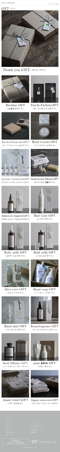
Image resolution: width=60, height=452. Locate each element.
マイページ (34, 420)
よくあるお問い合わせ (36, 425)
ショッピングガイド (36, 422)
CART (53, 3)
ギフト (7, 422)
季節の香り (8, 425)
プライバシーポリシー (36, 427)
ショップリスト (9, 427)
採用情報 (33, 432)
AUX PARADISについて (11, 432)
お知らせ (8, 430)
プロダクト (8, 420)
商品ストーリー (9, 434)
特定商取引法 (34, 430)
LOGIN (49, 3)
